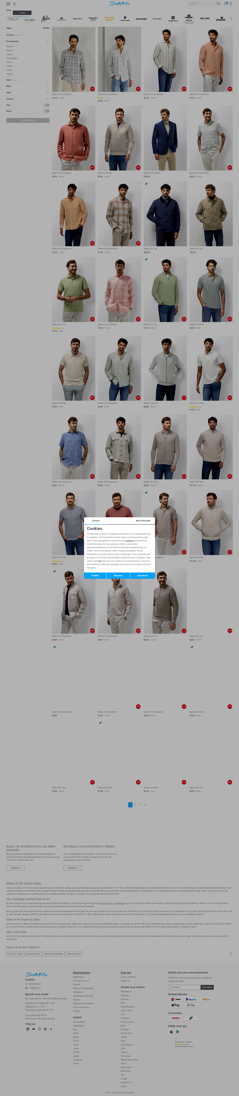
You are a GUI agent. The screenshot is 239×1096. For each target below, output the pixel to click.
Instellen (95, 575)
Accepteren (142, 575)
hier (99, 561)
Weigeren (118, 575)
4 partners (129, 540)
